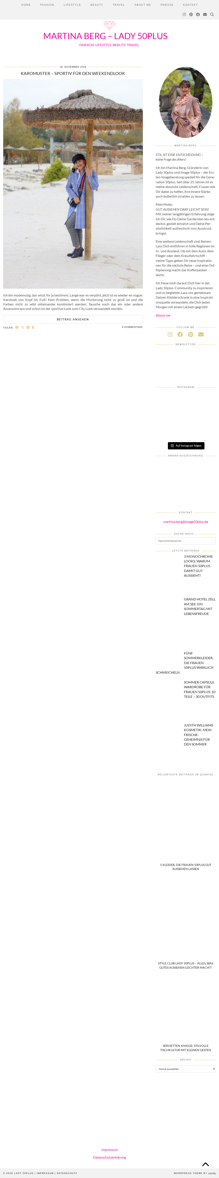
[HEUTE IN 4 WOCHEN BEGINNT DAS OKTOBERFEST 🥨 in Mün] (165, 410)
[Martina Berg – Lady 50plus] (109, 30)
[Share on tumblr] (33, 327)
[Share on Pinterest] (28, 327)
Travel (119, 4)
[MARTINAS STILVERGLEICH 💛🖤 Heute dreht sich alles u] (206, 433)
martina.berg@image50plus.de (185, 521)
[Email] (205, 15)
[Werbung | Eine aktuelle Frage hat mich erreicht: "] (206, 421)
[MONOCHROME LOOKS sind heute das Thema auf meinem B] (165, 398)
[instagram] (170, 334)
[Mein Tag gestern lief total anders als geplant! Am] (206, 398)
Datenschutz (67, 1173)
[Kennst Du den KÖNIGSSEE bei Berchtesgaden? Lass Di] (165, 421)
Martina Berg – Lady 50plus (105, 36)
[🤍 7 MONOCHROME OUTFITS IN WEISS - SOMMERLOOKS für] (185, 421)
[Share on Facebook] (17, 327)
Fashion (47, 4)
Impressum (109, 1149)
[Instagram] (184, 15)
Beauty (96, 4)
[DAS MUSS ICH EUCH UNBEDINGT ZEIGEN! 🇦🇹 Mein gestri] (185, 433)
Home (26, 4)
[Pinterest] (191, 15)
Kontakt (190, 4)
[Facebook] (198, 15)
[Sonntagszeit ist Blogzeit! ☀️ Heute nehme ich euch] (206, 410)
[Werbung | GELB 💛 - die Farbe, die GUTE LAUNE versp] (165, 433)
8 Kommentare (132, 327)
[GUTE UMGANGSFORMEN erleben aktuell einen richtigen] (185, 410)
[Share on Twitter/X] (22, 327)
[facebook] (180, 334)
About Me (143, 4)
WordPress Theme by (195, 1173)
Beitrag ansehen (73, 319)
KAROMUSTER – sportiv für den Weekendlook (73, 73)
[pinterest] (190, 334)
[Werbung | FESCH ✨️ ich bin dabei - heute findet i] (185, 398)
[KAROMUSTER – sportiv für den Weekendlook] (73, 287)
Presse (167, 4)
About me (163, 315)
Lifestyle (72, 4)
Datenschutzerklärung (109, 1157)
